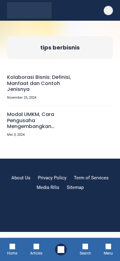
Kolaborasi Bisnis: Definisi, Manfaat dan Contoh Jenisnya (39, 83)
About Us (20, 178)
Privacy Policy (52, 178)
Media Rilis (48, 187)
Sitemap (75, 187)
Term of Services (91, 178)
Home (12, 253)
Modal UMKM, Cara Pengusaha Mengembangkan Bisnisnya (30, 120)
